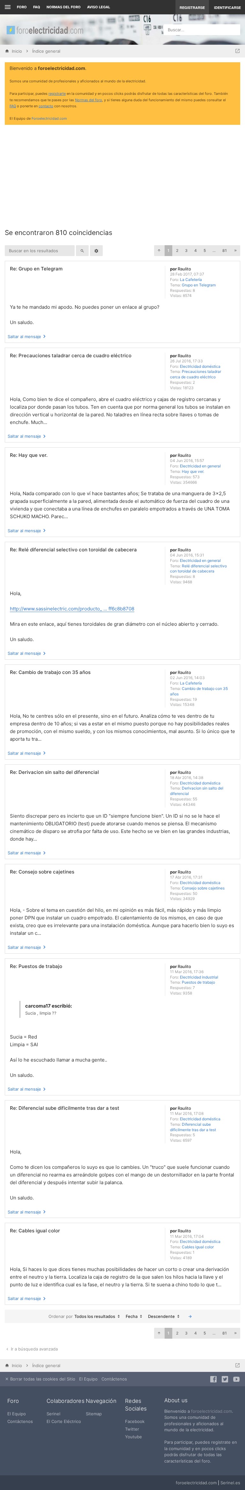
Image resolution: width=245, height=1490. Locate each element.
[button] (159, 250)
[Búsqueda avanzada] (96, 250)
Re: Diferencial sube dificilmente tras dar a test (64, 1108)
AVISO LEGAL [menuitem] (98, 7)
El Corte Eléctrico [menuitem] (64, 1421)
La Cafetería (191, 279)
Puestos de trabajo (198, 982)
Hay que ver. (193, 471)
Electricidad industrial (199, 977)
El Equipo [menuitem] (88, 1378)
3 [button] (186, 250)
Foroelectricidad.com (49, 118)
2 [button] (177, 250)
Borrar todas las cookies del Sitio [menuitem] (42, 1378)
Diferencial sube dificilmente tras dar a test (193, 1127)
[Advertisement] (122, 174)
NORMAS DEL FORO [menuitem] (64, 7)
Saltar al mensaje (24, 336)
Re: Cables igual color (35, 1231)
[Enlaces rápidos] (7, 7)
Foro (22, 7)
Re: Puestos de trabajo (36, 966)
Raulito (184, 268)
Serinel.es (230, 1482)
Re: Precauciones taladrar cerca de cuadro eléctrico (70, 355)
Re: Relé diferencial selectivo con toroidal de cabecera (73, 550)
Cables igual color (198, 1246)
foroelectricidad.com (211, 1411)
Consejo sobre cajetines (203, 888)
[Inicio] (45, 29)
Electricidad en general (200, 466)
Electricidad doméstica (200, 366)
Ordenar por (60, 1316)
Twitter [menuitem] (132, 1429)
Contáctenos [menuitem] (114, 1378)
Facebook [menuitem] (135, 1421)
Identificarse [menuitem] (227, 7)
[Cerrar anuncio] (234, 68)
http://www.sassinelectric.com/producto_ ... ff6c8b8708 (72, 609)
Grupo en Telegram (199, 285)
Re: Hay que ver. (29, 455)
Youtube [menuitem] (133, 1436)
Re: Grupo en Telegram (36, 269)
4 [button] (195, 250)
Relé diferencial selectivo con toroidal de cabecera (198, 568)
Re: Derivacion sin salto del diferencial (54, 772)
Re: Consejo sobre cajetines (42, 872)
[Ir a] (237, 51)
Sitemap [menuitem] (94, 1413)
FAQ (36, 7)
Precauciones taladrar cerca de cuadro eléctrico (195, 374)
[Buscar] (82, 250)
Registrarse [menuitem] (192, 7)
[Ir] (190, 1316)
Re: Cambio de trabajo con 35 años (50, 672)
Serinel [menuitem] (53, 1413)
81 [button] (224, 250)
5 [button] (205, 250)
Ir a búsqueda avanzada (34, 1348)
